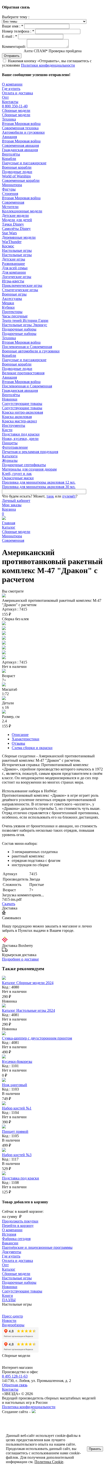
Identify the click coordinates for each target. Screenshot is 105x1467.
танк (50, 496)
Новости (9, 1321)
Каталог (8, 527)
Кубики (8, 307)
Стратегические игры (20, 290)
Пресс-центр (12, 1316)
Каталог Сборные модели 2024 (27, 983)
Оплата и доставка (17, 93)
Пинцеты (10, 443)
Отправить (12, 56)
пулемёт (69, 496)
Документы (11, 1252)
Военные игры (14, 294)
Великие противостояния (23, 373)
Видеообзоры (13, 1325)
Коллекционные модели (22, 211)
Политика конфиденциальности (28, 1407)
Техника (9, 119)
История (9, 1234)
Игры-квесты (13, 281)
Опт (5, 97)
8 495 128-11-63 (15, 1376)
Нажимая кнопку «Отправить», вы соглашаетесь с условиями (47, 63)
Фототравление (15, 447)
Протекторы (12, 312)
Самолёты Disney (16, 229)
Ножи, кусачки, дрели (20, 439)
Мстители (10, 207)
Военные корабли (17, 167)
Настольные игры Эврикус (24, 325)
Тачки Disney (13, 224)
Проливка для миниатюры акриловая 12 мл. (38, 482)
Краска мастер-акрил (19, 421)
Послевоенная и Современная (27, 347)
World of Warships (16, 176)
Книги (7, 1295)
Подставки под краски (21, 434)
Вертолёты (11, 154)
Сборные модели (16, 110)
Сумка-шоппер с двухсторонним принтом (37, 1038)
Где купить (11, 89)
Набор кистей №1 (17, 1108)
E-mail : (9, 36)
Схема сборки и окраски (32, 748)
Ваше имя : (12, 26)
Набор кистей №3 (17, 1155)
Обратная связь (14, 1385)
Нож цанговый (14, 1085)
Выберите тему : (15, 17)
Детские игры (13, 259)
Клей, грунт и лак (17, 474)
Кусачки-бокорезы (17, 1061)
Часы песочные (15, 316)
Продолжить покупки (20, 1221)
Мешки (8, 303)
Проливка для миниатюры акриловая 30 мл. (38, 487)
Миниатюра (12, 185)
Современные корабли (21, 180)
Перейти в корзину (18, 1225)
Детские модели (15, 215)
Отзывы (18, 743)
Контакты (10, 102)
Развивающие (13, 264)
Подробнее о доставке (20, 959)
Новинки (9, 399)
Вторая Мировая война (21, 124)
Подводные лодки (17, 172)
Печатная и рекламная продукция (30, 452)
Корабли (9, 159)
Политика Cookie (48, 1462)
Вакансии (10, 1243)
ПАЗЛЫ (9, 1300)
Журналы (10, 460)
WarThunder (11, 242)
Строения (10, 194)
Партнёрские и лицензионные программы (37, 1247)
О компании (12, 84)
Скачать (8, 904)
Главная (8, 523)
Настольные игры (17, 250)
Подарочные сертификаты (24, 465)
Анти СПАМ (53, 51)
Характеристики (25, 739)
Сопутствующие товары (22, 404)
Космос (8, 246)
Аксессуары (12, 299)
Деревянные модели (19, 237)
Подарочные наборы (19, 329)
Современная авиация (20, 145)
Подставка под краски (20, 1178)
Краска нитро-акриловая (22, 412)
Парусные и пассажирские (24, 163)
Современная (13, 202)
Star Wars (9, 233)
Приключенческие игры (22, 285)
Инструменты (13, 425)
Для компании (14, 272)
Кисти (7, 430)
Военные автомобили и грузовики (31, 351)
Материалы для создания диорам (29, 469)
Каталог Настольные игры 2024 (28, 1010)
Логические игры (16, 277)
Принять (95, 1449)
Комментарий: (14, 46)
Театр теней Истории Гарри (25, 320)
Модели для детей (17, 220)
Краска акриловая (17, 417)
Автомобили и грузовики (23, 132)
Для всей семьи (15, 268)
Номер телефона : (18, 31)
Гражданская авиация (20, 150)
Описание (20, 735)
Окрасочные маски (18, 478)
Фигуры (9, 189)
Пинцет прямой (15, 1131)
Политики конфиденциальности (48, 65)
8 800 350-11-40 (15, 106)
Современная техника (20, 128)
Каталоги (10, 456)
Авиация (9, 137)
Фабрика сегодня (16, 1239)
